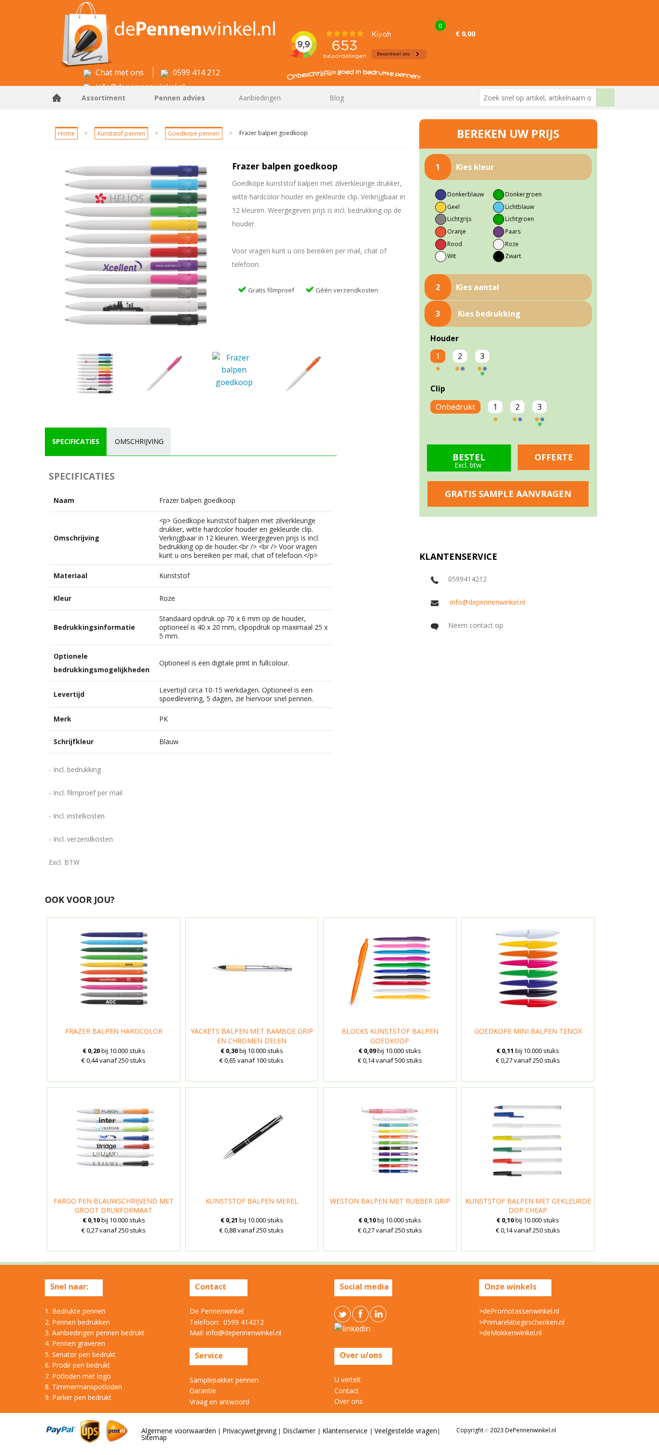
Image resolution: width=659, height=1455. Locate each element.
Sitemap (154, 1437)
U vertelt (347, 1379)
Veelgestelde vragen (405, 1430)
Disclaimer (300, 1430)
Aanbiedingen (260, 97)
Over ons (348, 1401)
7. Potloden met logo (78, 1376)
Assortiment (103, 97)
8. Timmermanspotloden (83, 1386)
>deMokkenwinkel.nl (510, 1332)
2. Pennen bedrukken (77, 1322)
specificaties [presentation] (75, 441)
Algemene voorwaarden (178, 1430)
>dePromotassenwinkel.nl (519, 1311)
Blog (337, 97)
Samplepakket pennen (224, 1380)
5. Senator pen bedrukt (80, 1354)
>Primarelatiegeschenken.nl (521, 1322)
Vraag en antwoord (219, 1401)
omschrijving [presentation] (139, 441)
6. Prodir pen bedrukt (77, 1365)
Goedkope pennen (194, 133)
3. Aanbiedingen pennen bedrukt (95, 1332)
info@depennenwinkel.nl (487, 602)
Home (57, 97)
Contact (346, 1390)
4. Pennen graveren (75, 1343)
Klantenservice (346, 1430)
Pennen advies (179, 97)
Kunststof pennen (121, 133)
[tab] (76, 442)
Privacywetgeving (249, 1430)
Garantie (203, 1390)
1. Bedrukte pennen (75, 1311)
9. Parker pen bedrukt (78, 1397)
